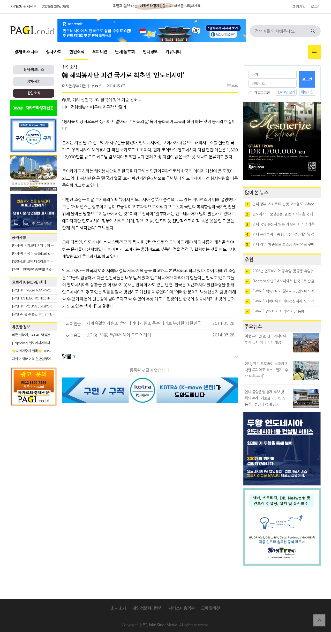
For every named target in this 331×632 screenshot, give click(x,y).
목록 (234, 86)
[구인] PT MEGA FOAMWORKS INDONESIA (43, 290)
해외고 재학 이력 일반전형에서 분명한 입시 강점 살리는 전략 (53, 359)
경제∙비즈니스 (26, 52)
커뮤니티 (173, 52)
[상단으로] (319, 620)
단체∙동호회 (125, 52)
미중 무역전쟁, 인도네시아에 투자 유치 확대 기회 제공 (266, 339)
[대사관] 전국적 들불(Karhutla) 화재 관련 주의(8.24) (48, 253)
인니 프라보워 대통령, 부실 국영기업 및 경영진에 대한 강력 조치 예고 (282, 234)
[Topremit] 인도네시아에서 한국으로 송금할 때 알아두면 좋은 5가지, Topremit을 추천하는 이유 (282, 281)
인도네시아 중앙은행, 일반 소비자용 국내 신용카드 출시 (282, 214)
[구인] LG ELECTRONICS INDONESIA (38, 298)
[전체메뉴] (314, 52)
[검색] (313, 31)
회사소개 (118, 608)
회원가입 (298, 7)
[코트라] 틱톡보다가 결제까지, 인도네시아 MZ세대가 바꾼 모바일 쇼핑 (282, 291)
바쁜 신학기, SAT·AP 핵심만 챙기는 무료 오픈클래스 (47, 335)
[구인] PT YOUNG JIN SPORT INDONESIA (41, 306)
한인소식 (76, 52)
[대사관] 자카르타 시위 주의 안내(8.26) (39, 245)
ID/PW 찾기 (286, 92)
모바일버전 (210, 608)
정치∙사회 (54, 52)
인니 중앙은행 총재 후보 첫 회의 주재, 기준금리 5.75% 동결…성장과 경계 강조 (265, 398)
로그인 (316, 7)
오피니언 (99, 52)
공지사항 (19, 238)
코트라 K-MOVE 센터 (29, 282)
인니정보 (150, 52)
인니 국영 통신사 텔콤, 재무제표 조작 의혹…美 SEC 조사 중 (282, 224)
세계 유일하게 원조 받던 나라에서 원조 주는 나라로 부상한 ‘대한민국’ (143, 323)
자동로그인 (262, 93)
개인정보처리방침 (147, 608)
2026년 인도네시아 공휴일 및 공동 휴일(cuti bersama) (282, 271)
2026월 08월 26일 (55, 7)
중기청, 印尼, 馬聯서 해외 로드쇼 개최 (118, 335)
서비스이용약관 (182, 608)
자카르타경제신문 (23, 7)
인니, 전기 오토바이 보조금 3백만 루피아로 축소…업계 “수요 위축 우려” (266, 370)
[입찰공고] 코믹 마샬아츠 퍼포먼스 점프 (39, 261)
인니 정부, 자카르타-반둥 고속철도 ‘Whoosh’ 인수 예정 (282, 204)
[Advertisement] (33, 455)
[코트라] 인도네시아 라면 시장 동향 (275, 311)
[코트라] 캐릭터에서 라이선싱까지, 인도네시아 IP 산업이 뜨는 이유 (282, 301)
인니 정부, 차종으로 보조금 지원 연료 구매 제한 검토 (282, 244)
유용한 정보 (21, 327)
